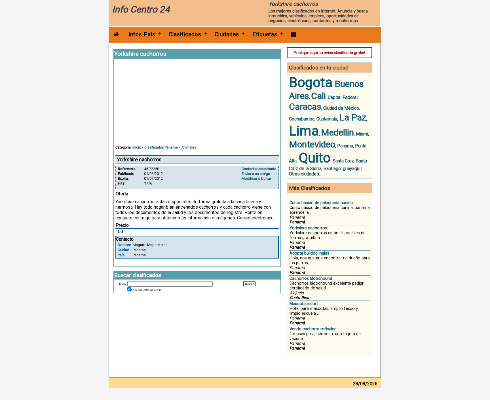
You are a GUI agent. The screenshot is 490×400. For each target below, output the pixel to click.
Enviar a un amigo (256, 174)
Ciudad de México (341, 108)
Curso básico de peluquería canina (321, 202)
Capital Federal (343, 97)
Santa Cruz (343, 161)
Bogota (311, 82)
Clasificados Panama (161, 147)
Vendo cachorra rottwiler (313, 329)
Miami (362, 134)
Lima (304, 131)
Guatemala (326, 119)
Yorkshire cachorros (308, 228)
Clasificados (185, 34)
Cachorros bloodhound (311, 278)
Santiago (332, 168)
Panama (345, 146)
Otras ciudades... (305, 174)
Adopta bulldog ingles (309, 253)
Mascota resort (304, 303)
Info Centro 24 (141, 9)
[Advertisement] (197, 104)
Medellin (337, 132)
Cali (318, 95)
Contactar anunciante (259, 169)
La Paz (352, 117)
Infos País (141, 34)
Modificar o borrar (256, 178)
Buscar (249, 283)
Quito (315, 158)
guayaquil (352, 168)
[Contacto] (293, 34)
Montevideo (312, 144)
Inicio (136, 147)
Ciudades (227, 34)
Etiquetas (264, 34)
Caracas (305, 106)
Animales (188, 147)
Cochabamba (301, 119)
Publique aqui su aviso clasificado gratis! (329, 52)
